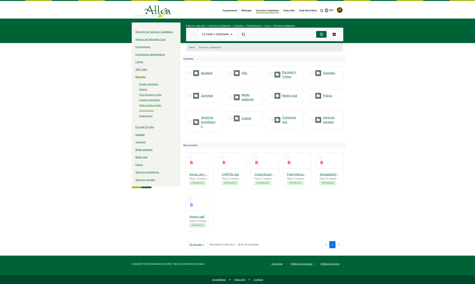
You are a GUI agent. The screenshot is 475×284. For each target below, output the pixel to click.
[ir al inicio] (460, 261)
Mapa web (239, 279)
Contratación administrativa (150, 54)
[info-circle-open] (321, 34)
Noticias (143, 89)
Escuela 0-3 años (144, 127)
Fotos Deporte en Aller (150, 95)
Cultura (139, 62)
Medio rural (141, 157)
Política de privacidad (301, 264)
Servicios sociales (145, 179)
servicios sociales (329, 120)
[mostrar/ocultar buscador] (321, 11)
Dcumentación (146, 110)
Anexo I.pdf (196, 216)
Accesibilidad (219, 279)
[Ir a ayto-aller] (152, 9)
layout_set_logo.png (199, 174)
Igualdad (140, 134)
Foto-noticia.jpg (297, 174)
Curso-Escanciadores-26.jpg (265, 174)
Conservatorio (142, 46)
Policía (139, 164)
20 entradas (198, 245)
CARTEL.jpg (230, 174)
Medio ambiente (144, 149)
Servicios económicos (147, 172)
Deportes (140, 77)
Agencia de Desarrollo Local (150, 39)
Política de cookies (330, 264)
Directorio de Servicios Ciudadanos (154, 31)
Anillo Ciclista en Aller (150, 105)
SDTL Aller (141, 69)
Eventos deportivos (148, 84)
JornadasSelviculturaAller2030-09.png (330, 174)
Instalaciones (146, 116)
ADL (245, 73)
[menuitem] (230, 10)
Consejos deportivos (149, 100)
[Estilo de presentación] (334, 34)
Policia (327, 95)
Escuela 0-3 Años (289, 74)
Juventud (140, 142)
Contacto (258, 279)
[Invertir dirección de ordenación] (243, 34)
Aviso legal (277, 264)
